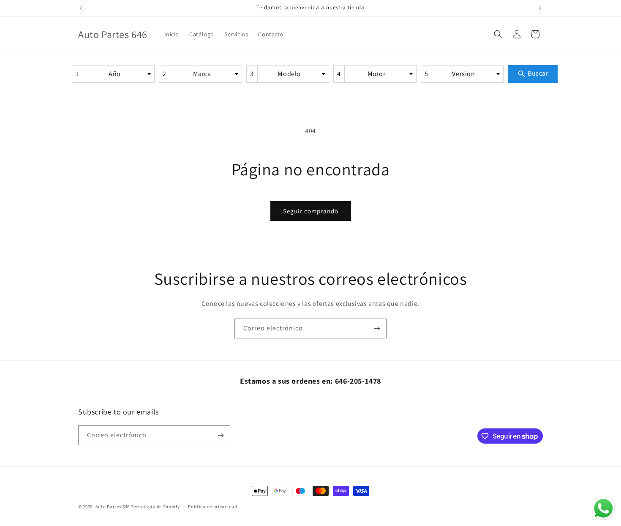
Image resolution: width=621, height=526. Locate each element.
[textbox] (117, 73)
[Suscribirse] (377, 328)
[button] (498, 34)
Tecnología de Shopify (155, 507)
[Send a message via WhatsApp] (603, 508)
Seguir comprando (310, 211)
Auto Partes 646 (112, 507)
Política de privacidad (212, 507)
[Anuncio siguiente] (540, 8)
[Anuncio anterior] (81, 8)
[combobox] (113, 74)
